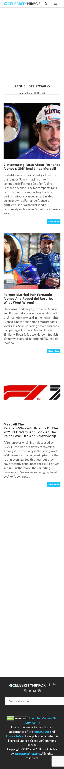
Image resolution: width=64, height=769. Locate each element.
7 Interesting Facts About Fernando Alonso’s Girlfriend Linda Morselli (32, 166)
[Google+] (54, 685)
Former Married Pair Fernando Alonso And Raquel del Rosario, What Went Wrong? (28, 298)
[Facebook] (49, 685)
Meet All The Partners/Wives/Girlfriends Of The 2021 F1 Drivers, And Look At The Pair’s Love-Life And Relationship (31, 430)
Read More (53, 221)
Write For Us (32, 723)
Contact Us (49, 718)
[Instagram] (25, 691)
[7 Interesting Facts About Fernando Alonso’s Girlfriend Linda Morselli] (32, 131)
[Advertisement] (32, 48)
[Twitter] (30, 691)
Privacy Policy (14, 736)
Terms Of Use (41, 731)
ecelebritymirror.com (27, 753)
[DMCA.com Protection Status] (17, 718)
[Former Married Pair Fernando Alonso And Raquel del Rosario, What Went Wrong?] (32, 261)
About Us (34, 718)
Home (21, 93)
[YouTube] (35, 691)
